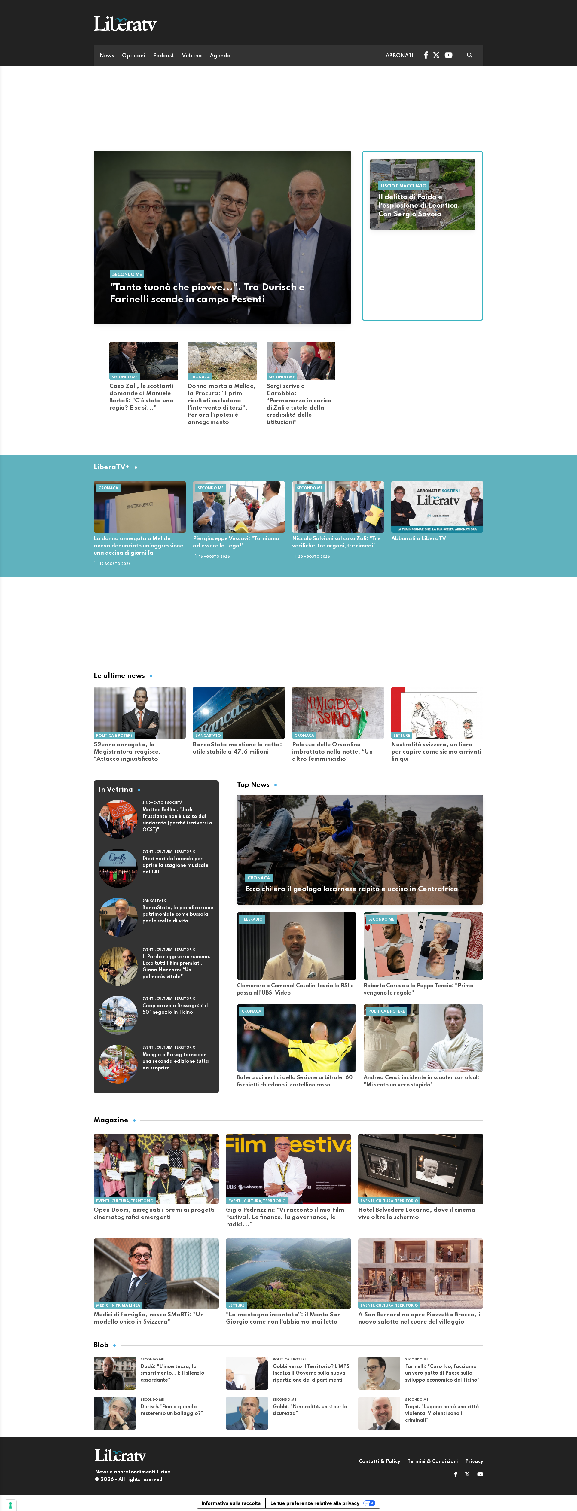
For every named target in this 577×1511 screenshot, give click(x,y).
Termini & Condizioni (433, 1461)
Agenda (220, 56)
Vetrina (192, 56)
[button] (455, 1474)
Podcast (163, 56)
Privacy (474, 1461)
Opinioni (133, 56)
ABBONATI (400, 56)
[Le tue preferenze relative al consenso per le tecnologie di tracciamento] (10, 1505)
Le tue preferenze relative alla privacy (314, 1503)
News (107, 56)
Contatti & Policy (379, 1461)
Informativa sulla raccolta (231, 1503)
